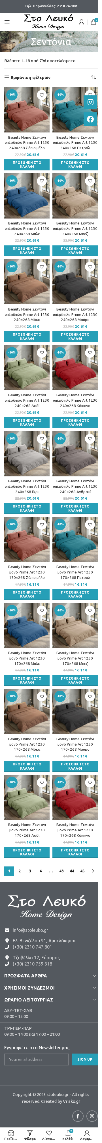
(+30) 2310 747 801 (32, 946)
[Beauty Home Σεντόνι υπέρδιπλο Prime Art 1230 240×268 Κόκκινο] (75, 367)
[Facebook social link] (78, 1116)
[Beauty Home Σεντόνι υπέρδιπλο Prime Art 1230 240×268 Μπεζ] (75, 196)
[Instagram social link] (92, 1116)
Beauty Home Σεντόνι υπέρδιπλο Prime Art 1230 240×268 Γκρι (27, 486)
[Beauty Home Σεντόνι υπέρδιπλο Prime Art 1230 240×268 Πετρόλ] (75, 109)
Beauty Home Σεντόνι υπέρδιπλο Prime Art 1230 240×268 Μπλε (27, 228)
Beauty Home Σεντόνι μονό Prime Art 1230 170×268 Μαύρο (75, 744)
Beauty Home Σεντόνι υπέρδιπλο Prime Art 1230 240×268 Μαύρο (75, 314)
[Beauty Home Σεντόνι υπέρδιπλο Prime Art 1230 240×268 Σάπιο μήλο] (27, 109)
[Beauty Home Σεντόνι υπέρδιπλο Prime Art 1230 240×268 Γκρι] (27, 453)
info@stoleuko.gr (30, 930)
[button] (27, 164)
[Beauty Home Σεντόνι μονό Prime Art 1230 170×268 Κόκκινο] (75, 797)
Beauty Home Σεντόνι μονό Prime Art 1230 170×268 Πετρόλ (75, 572)
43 (61, 871)
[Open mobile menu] (7, 22)
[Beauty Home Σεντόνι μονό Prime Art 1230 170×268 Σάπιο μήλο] (27, 539)
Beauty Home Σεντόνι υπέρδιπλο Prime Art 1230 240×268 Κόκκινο (75, 400)
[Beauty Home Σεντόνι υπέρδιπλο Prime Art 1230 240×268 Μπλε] (27, 196)
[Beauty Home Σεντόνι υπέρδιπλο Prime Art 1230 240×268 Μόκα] (27, 281)
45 (82, 871)
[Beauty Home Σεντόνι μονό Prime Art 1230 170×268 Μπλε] (27, 625)
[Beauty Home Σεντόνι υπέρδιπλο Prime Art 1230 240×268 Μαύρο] (75, 281)
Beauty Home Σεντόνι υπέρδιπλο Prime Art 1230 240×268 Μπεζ (75, 228)
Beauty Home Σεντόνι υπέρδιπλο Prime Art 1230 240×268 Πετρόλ (75, 142)
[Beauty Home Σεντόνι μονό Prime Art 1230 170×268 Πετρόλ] (75, 539)
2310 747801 (67, 6)
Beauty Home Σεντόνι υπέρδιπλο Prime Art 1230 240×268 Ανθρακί (75, 486)
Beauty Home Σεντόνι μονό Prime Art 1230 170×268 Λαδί (27, 830)
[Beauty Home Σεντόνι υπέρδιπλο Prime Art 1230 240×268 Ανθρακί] (75, 453)
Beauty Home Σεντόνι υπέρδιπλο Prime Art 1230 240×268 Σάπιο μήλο (27, 142)
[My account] (81, 22)
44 (72, 871)
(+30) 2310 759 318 (32, 963)
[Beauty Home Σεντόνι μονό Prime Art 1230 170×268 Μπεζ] (75, 625)
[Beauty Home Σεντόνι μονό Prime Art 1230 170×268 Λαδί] (27, 797)
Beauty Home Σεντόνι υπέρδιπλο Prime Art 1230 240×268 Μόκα (27, 314)
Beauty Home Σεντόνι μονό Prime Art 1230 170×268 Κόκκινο (75, 830)
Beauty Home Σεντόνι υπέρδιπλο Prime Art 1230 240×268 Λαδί (27, 400)
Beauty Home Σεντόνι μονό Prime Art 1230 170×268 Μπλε (27, 658)
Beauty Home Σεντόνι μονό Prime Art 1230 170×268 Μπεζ (75, 658)
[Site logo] (48, 21)
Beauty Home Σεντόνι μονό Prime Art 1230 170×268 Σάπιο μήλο (27, 572)
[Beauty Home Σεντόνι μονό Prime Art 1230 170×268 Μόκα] (27, 711)
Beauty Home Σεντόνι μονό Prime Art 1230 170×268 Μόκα (27, 744)
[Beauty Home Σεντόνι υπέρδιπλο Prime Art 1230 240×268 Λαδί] (27, 367)
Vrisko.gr (71, 1101)
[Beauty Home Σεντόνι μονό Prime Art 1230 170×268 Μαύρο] (75, 711)
